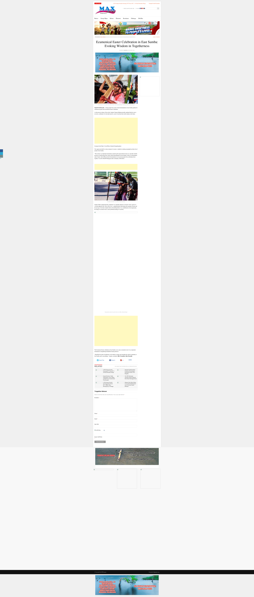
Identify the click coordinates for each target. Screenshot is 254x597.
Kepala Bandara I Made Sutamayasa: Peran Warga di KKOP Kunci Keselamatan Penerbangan (158, 3)
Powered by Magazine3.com (154, 572)
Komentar (96, 397)
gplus (143, 8)
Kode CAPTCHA (98, 437)
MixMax (140, 18)
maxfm (125, 50)
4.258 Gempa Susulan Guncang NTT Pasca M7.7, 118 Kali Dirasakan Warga (109, 371)
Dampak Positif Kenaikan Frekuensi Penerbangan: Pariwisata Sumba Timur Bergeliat (117, 3)
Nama (96, 413)
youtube (141, 8)
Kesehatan (126, 18)
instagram (144, 8)
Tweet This (101, 360)
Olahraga (133, 18)
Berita (96, 18)
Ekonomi (118, 18)
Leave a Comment (156, 36)
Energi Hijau (104, 18)
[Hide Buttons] (0, 158)
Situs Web (96, 424)
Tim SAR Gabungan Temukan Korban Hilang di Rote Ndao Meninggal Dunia (131, 377)
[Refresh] (104, 430)
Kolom (112, 18)
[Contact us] (1, 156)
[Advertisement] (116, 131)
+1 (122, 360)
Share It (113, 360)
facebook (140, 8)
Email (96, 418)
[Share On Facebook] (1, 150)
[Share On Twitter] (1, 153)
